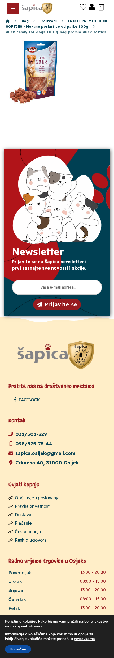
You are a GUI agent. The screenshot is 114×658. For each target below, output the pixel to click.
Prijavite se (61, 304)
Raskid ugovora (31, 540)
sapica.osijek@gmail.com (45, 453)
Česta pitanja (28, 531)
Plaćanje (23, 523)
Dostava (23, 514)
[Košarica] (101, 7)
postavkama (84, 639)
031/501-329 (31, 434)
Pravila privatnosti (33, 506)
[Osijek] (38, 8)
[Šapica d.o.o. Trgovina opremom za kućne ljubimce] (8, 21)
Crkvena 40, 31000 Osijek (47, 463)
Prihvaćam (18, 649)
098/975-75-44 (33, 444)
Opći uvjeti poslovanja (37, 497)
